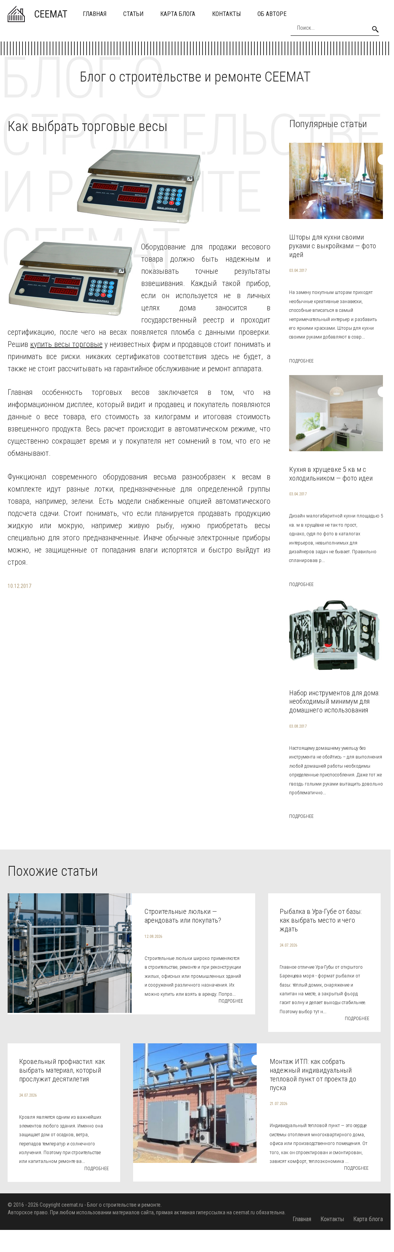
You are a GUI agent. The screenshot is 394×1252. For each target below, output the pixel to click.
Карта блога (177, 14)
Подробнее (301, 361)
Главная (94, 14)
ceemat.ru (72, 1205)
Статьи (133, 14)
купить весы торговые (66, 344)
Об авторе (271, 14)
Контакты (226, 14)
